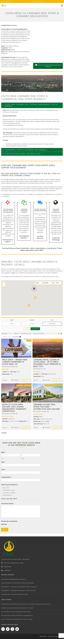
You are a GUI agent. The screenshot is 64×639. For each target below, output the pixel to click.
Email (3, 462)
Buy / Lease (6, 487)
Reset (37, 282)
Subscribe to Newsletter (10, 521)
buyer (7, 273)
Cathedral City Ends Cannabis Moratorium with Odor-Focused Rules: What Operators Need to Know (25, 604)
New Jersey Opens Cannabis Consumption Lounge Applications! (17, 615)
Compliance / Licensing (9, 492)
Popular (16, 333)
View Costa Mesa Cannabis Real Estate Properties (49, 65)
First (2, 458)
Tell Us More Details (7, 503)
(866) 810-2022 (7, 1)
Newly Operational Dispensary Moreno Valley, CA (13, 579)
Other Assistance (7, 495)
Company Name (6, 477)
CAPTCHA (4, 524)
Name (3, 452)
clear (27, 328)
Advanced (35, 328)
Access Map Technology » (56, 239)
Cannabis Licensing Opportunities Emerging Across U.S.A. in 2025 (17, 608)
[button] (11, 323)
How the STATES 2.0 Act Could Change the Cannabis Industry (16, 611)
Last (22, 458)
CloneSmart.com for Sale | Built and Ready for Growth (14, 594)
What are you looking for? (9, 484)
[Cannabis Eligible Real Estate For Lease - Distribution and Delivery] (47, 392)
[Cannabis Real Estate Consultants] (3, 5)
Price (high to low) (26, 333)
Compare (16, 380)
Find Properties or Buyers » (8, 240)
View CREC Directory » (40, 237)
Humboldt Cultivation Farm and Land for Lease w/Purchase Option (17, 583)
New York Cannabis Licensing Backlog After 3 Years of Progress (16, 619)
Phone (3, 469)
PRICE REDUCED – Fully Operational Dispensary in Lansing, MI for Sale (18, 590)
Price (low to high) (38, 333)
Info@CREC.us (38, 1)
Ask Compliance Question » (24, 237)
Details (25, 380)
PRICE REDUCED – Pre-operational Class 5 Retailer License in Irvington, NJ (19, 586)
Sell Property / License (8, 490)
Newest (10, 333)
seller (13, 273)
